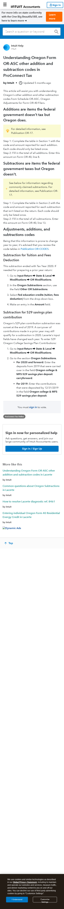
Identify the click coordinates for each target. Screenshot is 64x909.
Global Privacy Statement (25, 882)
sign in (33, 407)
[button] (5, 4)
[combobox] (32, 32)
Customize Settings (45, 900)
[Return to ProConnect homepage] (25, 4)
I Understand (17, 899)
